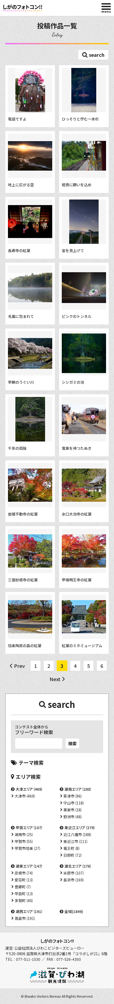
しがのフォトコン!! (57, 941)
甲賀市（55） (24, 841)
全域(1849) (73, 911)
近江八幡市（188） (77, 834)
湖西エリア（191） (29, 911)
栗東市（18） (72, 809)
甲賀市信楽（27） (28, 848)
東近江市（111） (75, 841)
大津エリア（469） (29, 789)
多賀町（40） (24, 900)
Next (55, 679)
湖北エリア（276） (78, 866)
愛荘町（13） (24, 879)
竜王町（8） (71, 848)
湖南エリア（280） (78, 789)
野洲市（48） (72, 816)
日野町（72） (72, 855)
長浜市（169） (74, 879)
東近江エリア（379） (79, 827)
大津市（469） (25, 796)
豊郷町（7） (23, 886)
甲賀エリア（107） (29, 827)
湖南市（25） (24, 834)
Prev (19, 665)
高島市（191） (25, 918)
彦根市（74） (24, 873)
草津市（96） (72, 796)
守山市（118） (74, 803)
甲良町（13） (24, 893)
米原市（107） (74, 873)
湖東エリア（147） (29, 866)
